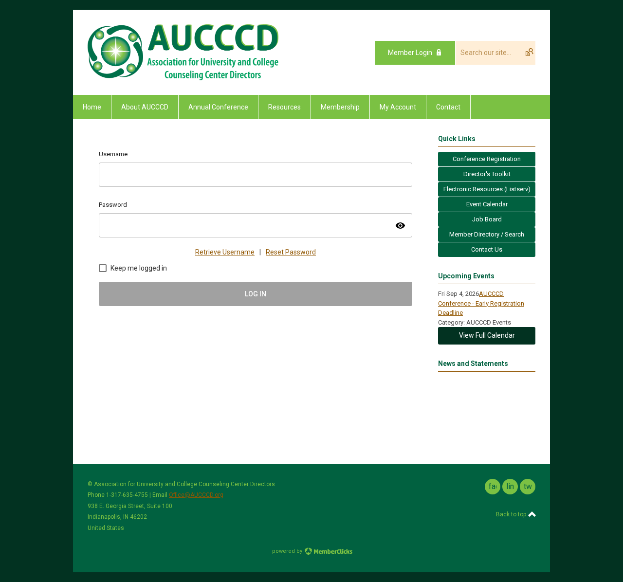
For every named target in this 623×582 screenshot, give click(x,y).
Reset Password (291, 252)
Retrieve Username (225, 252)
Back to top (512, 514)
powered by (288, 551)
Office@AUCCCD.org (196, 494)
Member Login (410, 52)
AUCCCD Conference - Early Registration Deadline (481, 303)
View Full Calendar (487, 335)
